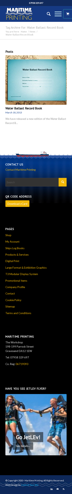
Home (24, 31)
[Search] (47, 14)
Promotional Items (16, 280)
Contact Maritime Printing (20, 169)
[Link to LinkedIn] (52, 489)
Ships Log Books (14, 248)
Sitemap (10, 306)
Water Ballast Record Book (23, 108)
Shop (8, 235)
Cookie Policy (13, 300)
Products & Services (17, 254)
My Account (12, 241)
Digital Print (12, 261)
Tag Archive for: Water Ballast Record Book (34, 27)
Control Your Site (30, 485)
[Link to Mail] (58, 489)
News (32, 31)
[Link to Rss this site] (64, 489)
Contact (10, 293)
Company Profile (15, 287)
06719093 (22, 364)
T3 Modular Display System (21, 274)
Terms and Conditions (18, 313)
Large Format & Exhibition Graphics (26, 267)
